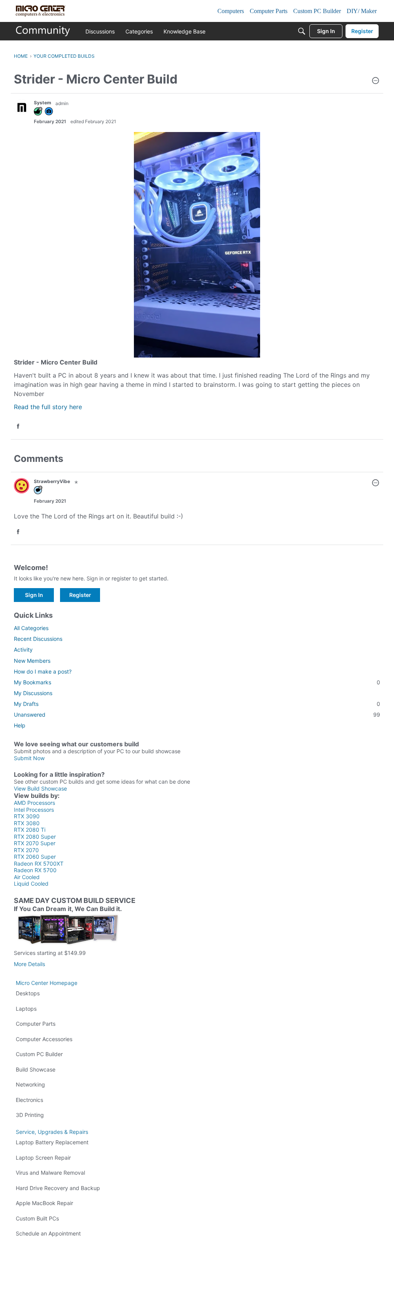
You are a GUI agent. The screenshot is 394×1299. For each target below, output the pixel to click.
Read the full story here (48, 407)
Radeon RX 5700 (35, 870)
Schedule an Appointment (48, 1233)
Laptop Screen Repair (43, 1157)
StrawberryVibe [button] (52, 481)
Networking (30, 1084)
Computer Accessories (44, 1039)
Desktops (28, 993)
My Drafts (197, 703)
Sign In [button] (34, 595)
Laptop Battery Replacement (52, 1142)
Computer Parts (35, 1023)
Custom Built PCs (37, 1218)
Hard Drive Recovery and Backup (58, 1188)
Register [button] (80, 595)
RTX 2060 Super (35, 856)
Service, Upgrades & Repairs (52, 1131)
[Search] (302, 31)
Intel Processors (34, 809)
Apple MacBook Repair (44, 1203)
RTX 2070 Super (34, 843)
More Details (29, 964)
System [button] (42, 102)
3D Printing (30, 1115)
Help (19, 725)
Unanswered (197, 714)
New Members (32, 660)
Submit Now (29, 758)
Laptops (26, 1008)
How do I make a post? (43, 671)
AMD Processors (34, 802)
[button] (375, 81)
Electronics (29, 1100)
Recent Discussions (38, 638)
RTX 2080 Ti (29, 829)
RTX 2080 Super (35, 836)
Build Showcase (35, 1069)
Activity (23, 649)
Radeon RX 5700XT (38, 863)
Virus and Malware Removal (50, 1172)
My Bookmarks (197, 682)
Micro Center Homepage (46, 983)
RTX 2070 (26, 850)
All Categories (31, 628)
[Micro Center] (43, 31)
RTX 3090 (27, 816)
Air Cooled (27, 877)
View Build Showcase (40, 788)
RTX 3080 (27, 823)
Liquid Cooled (31, 883)
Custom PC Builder (39, 1054)
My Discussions (33, 693)
